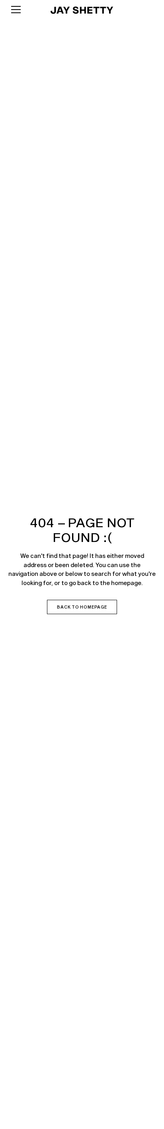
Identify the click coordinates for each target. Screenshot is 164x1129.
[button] (23, 9)
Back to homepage (82, 607)
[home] (82, 9)
